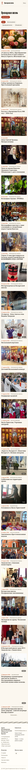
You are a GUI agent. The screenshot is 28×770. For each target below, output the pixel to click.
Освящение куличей (9, 396)
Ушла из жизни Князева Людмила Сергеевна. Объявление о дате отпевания (13, 170)
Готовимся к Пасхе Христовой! (13, 508)
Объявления (18, 25)
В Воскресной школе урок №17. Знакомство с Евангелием (13, 649)
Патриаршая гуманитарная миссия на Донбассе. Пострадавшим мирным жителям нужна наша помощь (13, 679)
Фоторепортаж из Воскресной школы (13, 287)
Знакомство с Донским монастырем (10, 564)
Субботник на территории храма (11, 480)
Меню (24, 3)
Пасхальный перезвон (10, 343)
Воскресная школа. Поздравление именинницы (12, 592)
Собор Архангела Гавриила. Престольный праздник (12, 84)
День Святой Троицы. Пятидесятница (9, 141)
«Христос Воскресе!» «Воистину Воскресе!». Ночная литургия (13, 452)
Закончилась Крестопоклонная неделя (13, 535)
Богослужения (11, 22)
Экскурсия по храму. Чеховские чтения (13, 621)
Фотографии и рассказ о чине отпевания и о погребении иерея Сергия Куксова (12, 227)
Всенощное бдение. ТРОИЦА (12, 198)
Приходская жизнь (7, 25)
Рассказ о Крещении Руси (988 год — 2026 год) (13, 112)
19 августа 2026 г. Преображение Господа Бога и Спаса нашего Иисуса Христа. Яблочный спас (13, 54)
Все (3, 22)
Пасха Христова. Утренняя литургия (11, 423)
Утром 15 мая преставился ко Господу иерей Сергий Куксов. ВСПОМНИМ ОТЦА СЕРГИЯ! (13, 257)
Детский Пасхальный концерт (13, 369)
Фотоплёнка (5, 17)
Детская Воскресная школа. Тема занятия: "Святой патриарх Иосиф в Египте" (14, 710)
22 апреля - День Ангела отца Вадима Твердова (12, 315)
